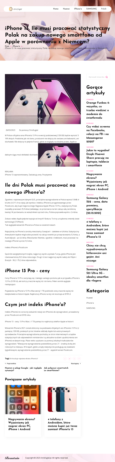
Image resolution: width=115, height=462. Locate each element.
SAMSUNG (91, 9)
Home (56, 9)
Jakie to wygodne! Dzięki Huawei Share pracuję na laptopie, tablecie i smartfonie (97, 158)
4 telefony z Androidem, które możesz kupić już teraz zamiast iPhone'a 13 (97, 229)
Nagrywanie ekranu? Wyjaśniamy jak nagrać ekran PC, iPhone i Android (97, 182)
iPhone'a (78, 9)
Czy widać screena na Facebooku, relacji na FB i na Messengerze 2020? (98, 134)
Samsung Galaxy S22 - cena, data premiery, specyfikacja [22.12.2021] (97, 206)
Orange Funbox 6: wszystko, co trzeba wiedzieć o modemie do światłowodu (98, 110)
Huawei (66, 9)
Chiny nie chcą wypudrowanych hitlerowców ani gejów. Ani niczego (96, 253)
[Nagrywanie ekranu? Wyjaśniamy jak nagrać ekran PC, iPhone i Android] (23, 399)
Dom (7, 46)
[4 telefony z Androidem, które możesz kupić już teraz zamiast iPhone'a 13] (62, 399)
